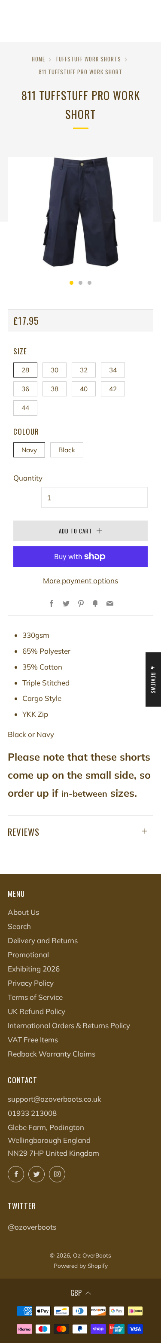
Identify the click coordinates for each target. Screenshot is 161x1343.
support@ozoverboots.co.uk (54, 1098)
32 (84, 370)
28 (25, 370)
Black (66, 450)
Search (19, 926)
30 (54, 370)
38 (54, 389)
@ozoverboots (32, 1226)
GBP (76, 1292)
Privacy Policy (31, 982)
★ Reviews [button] (153, 679)
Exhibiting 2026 (34, 968)
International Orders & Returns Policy (69, 1025)
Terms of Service (35, 997)
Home (38, 59)
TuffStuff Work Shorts (88, 59)
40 (84, 389)
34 (113, 370)
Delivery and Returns (43, 940)
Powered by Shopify (81, 1265)
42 (113, 389)
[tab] (71, 283)
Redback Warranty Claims (51, 1053)
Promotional (28, 954)
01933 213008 (32, 1113)
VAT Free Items (33, 1039)
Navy (29, 450)
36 (25, 389)
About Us (23, 912)
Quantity (28, 477)
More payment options (80, 580)
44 (25, 408)
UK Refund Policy (36, 1011)
